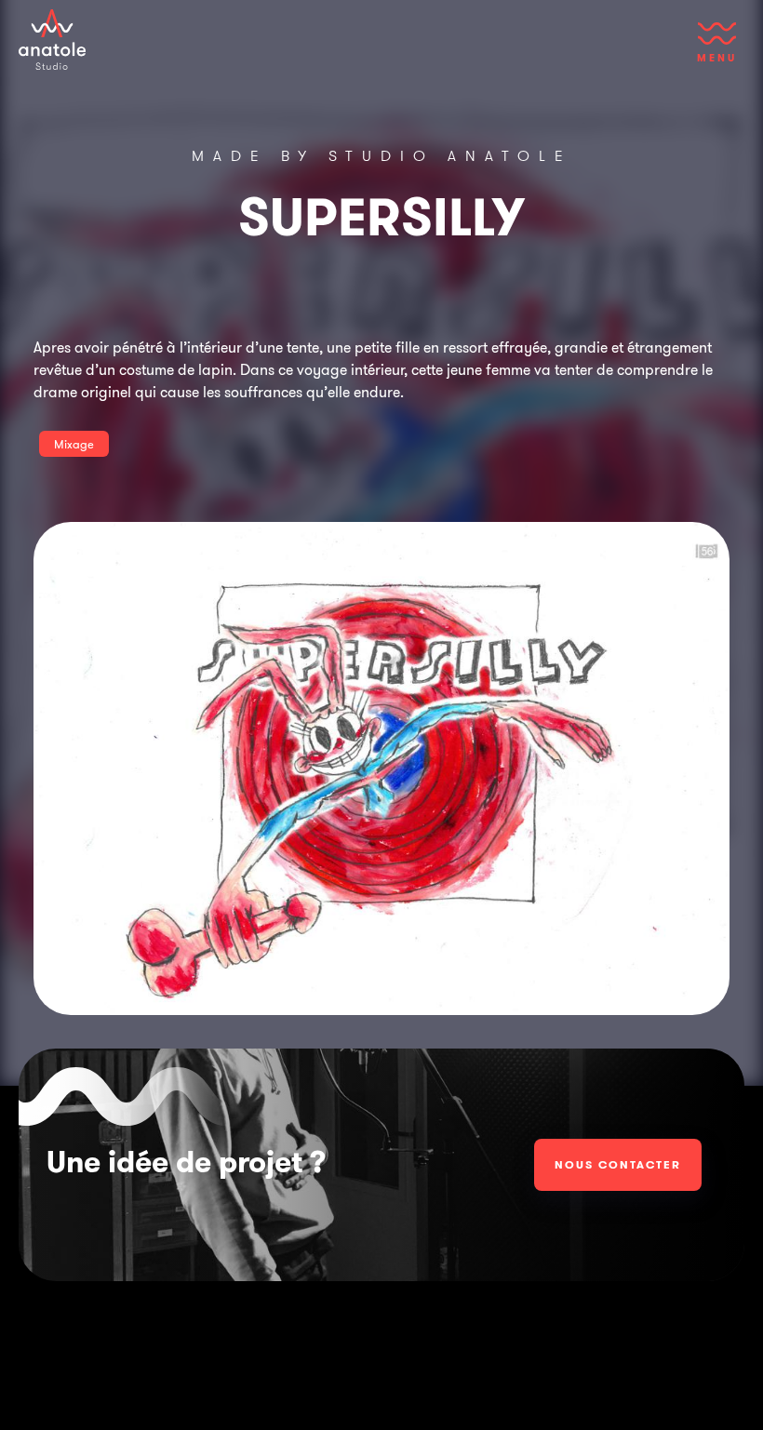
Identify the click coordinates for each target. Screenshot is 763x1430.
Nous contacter (618, 1164)
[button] (717, 51)
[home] (52, 39)
